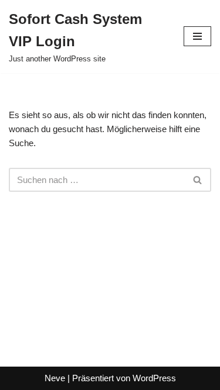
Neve (55, 378)
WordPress (154, 378)
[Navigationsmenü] (197, 36)
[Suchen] (198, 180)
